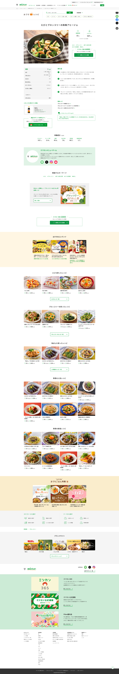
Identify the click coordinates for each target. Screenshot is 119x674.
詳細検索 (79, 12)
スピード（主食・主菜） (63, 16)
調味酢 (39, 635)
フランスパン (28, 97)
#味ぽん (81, 46)
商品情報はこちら (37, 109)
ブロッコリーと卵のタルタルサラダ (66, 108)
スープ (39, 648)
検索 (103, 5)
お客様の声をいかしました (72, 634)
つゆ (39, 644)
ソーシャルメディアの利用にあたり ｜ (63, 670)
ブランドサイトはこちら (39, 111)
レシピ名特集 (26, 641)
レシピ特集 (26, 635)
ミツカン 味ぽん (28, 88)
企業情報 (43, 5)
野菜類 (25, 529)
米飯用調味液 (40, 660)
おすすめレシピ (26, 634)
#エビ (73, 45)
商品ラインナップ (85, 635)
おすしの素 (40, 657)
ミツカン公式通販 (61, 5)
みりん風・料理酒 (41, 641)
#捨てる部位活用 (87, 45)
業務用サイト (84, 632)
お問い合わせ (69, 639)
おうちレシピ (32, 5)
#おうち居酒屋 (75, 46)
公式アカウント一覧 (88, 571)
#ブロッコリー (79, 45)
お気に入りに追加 (84, 55)
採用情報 (54, 641)
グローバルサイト (80, 670)
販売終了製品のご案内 (71, 635)
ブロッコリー (27, 75)
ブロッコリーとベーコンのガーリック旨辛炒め (68, 105)
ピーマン (53, 16)
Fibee (39, 664)
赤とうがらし (27, 81)
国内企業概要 (55, 634)
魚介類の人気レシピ (31, 8)
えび (26, 72)
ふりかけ (39, 655)
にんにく (27, 78)
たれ (39, 646)
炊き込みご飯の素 (41, 659)
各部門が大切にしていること (58, 637)
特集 (82, 634)
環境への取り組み (56, 635)
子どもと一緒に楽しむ (88, 16)
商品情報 (38, 5)
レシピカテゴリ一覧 (27, 637)
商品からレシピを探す (28, 639)
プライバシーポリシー (51, 670)
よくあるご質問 (70, 637)
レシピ (83, 637)
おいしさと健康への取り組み (58, 639)
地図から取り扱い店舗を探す (72, 641)
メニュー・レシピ (23, 8)
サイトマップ (74, 670)
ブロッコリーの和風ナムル (64, 103)
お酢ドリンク (40, 637)
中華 (39, 650)
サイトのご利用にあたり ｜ (41, 670)
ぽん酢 (39, 639)
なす (48, 16)
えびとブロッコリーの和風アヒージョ (50, 8)
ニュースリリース (56, 643)
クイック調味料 (41, 652)
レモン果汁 (40, 653)
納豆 (39, 662)
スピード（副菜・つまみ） (75, 16)
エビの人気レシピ (39, 8)
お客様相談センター (51, 5)
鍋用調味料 (40, 643)
